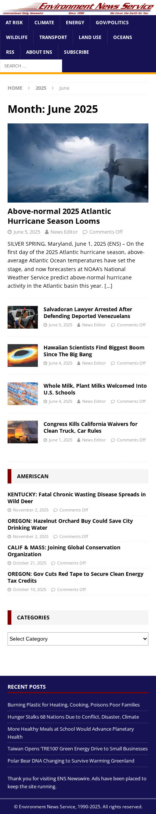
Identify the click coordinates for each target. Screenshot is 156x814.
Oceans (122, 37)
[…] (108, 285)
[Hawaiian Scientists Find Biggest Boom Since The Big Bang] (23, 355)
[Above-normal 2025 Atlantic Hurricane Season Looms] (78, 163)
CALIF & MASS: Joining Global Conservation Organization (64, 551)
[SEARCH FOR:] (31, 65)
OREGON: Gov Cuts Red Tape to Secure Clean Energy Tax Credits (76, 577)
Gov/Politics (112, 22)
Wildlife (17, 37)
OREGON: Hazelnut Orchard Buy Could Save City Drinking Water (70, 524)
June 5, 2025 (27, 231)
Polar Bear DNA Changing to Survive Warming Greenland (71, 760)
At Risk (14, 22)
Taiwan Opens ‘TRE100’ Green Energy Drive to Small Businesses (78, 748)
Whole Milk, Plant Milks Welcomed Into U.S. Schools (95, 389)
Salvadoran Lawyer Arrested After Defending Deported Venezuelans (88, 313)
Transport (53, 37)
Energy (75, 22)
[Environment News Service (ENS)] (78, 10)
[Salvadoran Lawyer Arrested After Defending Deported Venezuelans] (23, 317)
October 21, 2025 (29, 563)
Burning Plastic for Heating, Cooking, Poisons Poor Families (74, 704)
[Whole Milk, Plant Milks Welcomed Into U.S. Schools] (23, 393)
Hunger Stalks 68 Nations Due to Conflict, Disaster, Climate (73, 716)
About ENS (39, 52)
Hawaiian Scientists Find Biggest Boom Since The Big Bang (94, 351)
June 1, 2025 (60, 440)
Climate (44, 22)
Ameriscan (32, 476)
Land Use (90, 37)
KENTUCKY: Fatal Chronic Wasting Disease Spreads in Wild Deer (77, 498)
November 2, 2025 (30, 510)
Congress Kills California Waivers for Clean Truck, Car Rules (90, 427)
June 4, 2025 (60, 363)
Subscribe (76, 52)
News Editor (64, 231)
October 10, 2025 (29, 589)
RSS (10, 52)
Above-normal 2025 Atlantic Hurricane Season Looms (59, 216)
